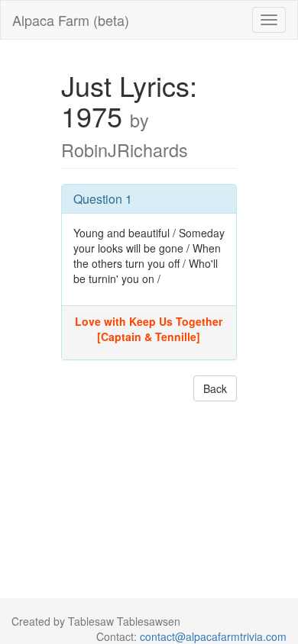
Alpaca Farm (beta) (70, 20)
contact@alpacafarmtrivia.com (213, 636)
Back (215, 388)
